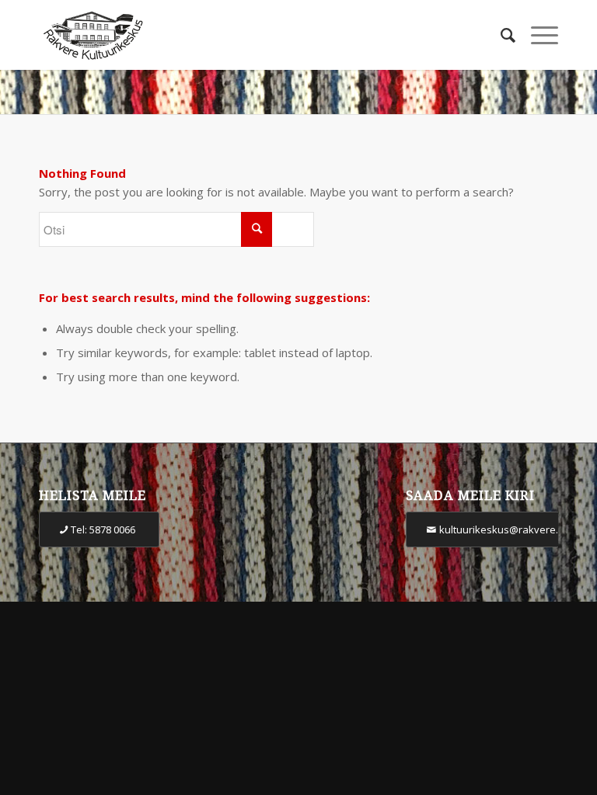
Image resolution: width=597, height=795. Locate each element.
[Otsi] (500, 35)
